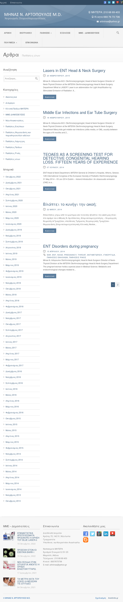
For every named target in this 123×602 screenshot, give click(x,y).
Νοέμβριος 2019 (13, 235)
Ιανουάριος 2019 (13, 277)
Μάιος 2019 (11, 259)
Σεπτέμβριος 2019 (14, 241)
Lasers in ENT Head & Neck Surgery (74, 70)
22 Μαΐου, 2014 (54, 209)
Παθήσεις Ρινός (13, 153)
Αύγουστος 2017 (13, 335)
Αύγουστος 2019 (13, 247)
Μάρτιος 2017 (12, 359)
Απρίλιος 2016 (12, 400)
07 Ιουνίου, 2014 (55, 167)
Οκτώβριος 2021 (13, 188)
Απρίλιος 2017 (12, 353)
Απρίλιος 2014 (12, 477)
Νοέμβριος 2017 (13, 318)
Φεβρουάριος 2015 (14, 447)
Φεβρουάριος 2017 (14, 365)
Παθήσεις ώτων (13, 159)
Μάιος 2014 (11, 471)
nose (60, 254)
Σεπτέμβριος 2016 (14, 383)
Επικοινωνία (16, 2)
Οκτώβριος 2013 (13, 500)
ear (49, 254)
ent (54, 254)
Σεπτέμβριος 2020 (14, 200)
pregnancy (70, 254)
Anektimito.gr (113, 598)
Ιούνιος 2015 (11, 424)
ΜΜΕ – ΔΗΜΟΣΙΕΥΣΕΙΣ (89, 32)
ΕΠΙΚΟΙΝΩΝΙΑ (31, 42)
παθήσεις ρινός (77, 257)
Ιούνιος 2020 (11, 206)
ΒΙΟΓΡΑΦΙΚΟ (26, 32)
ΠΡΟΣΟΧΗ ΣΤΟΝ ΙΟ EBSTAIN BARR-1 (27, 551)
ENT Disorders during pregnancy (70, 246)
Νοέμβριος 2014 (13, 453)
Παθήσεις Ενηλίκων (15, 126)
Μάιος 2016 (11, 394)
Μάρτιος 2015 (12, 442)
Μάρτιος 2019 (12, 265)
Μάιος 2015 (11, 430)
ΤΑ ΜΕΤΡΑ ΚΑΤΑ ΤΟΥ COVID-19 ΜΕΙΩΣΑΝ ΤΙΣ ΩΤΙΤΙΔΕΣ (28, 581)
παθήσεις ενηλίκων (57, 257)
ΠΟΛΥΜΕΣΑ (10, 42)
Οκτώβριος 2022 (13, 176)
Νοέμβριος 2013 (13, 495)
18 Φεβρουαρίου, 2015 (58, 117)
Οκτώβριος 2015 (13, 418)
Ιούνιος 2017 (11, 341)
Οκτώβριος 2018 (13, 288)
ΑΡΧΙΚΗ (7, 32)
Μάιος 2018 (11, 294)
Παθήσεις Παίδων (14, 147)
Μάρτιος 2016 (12, 406)
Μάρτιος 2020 (12, 218)
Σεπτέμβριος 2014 (14, 459)
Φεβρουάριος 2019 (14, 271)
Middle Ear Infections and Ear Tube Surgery (80, 112)
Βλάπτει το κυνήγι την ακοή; (69, 204)
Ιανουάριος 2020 (13, 224)
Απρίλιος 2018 (12, 300)
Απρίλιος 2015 (12, 436)
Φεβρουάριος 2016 (14, 412)
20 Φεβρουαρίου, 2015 (58, 75)
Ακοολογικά (11, 96)
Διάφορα (10, 102)
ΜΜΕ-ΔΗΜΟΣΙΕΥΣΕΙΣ (15, 114)
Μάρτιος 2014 (12, 483)
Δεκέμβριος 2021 (14, 182)
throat (82, 254)
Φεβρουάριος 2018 (14, 306)
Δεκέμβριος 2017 (14, 312)
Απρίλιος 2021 (12, 194)
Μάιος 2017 (11, 347)
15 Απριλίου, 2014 (56, 251)
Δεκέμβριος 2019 (14, 229)
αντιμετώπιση (94, 254)
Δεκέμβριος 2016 (14, 371)
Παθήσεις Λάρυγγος (15, 141)
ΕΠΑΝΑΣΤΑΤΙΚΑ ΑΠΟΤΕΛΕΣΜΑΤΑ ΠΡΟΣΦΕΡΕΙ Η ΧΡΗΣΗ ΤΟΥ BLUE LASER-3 (28, 536)
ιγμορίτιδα (109, 254)
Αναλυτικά (49, 97)
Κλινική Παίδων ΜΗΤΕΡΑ (17, 108)
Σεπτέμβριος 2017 (14, 330)
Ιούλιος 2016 (11, 389)
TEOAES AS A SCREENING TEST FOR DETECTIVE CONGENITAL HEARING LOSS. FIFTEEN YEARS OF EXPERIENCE (80, 158)
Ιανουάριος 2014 (13, 489)
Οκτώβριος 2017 (13, 324)
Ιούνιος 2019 (11, 253)
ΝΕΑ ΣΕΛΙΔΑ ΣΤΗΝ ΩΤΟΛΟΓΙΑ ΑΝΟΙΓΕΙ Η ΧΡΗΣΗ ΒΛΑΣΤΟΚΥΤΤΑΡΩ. (28, 565)
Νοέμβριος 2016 (13, 377)
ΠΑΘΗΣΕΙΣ (46, 32)
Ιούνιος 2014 (11, 465)
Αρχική (3, 2)
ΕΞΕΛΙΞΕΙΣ (65, 32)
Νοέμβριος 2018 (13, 282)
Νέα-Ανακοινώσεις (15, 120)
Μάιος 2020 (11, 212)
